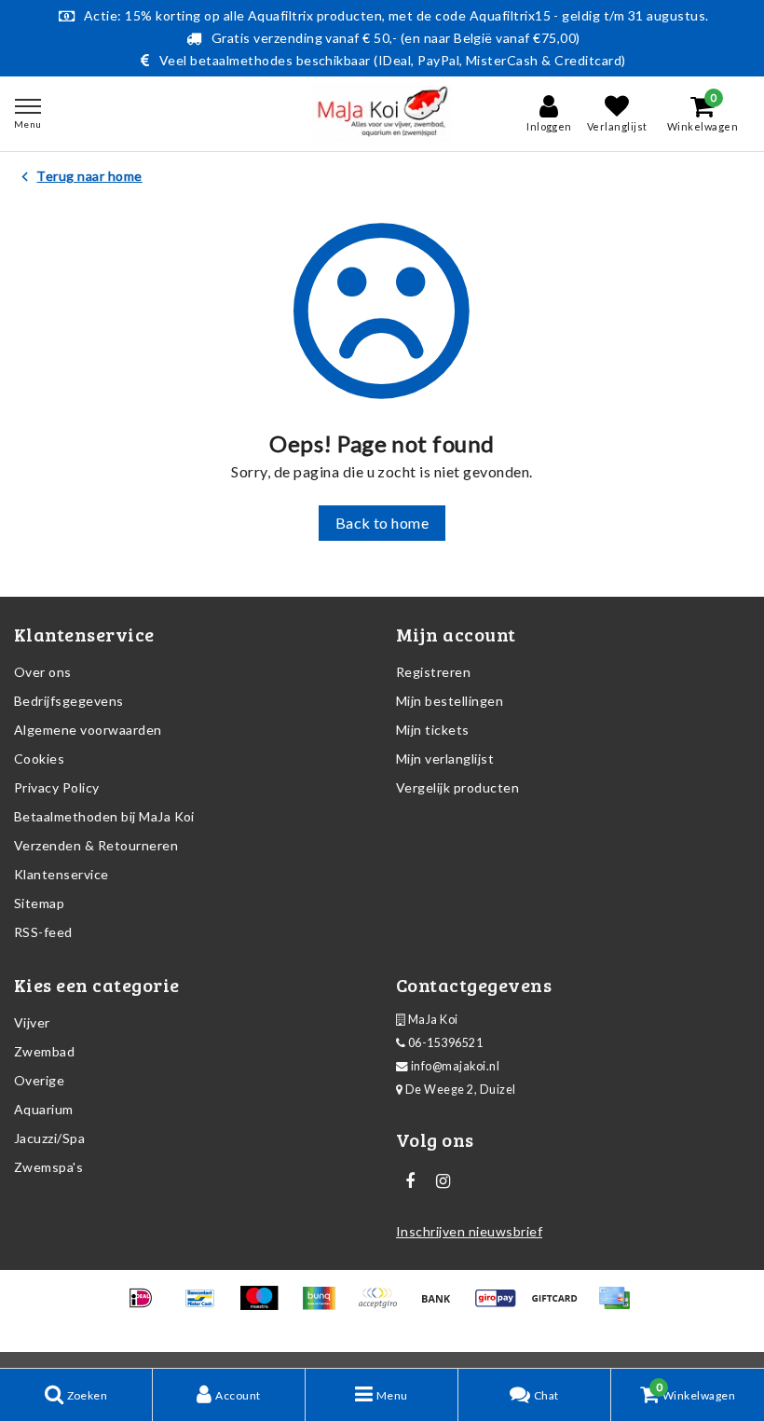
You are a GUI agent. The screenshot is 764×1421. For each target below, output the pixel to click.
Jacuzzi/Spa (49, 1138)
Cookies (39, 758)
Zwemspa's (48, 1167)
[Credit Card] (619, 1306)
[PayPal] (383, 1306)
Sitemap (39, 903)
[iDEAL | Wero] (146, 1306)
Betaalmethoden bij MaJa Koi (104, 816)
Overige (39, 1080)
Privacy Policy (57, 787)
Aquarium (44, 1109)
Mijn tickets (433, 730)
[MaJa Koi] (382, 114)
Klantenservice (61, 874)
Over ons (43, 672)
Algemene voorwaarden (88, 730)
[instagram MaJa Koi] (443, 1181)
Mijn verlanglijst (445, 758)
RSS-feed (43, 932)
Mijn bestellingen (449, 701)
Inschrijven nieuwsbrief (469, 1231)
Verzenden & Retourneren (96, 845)
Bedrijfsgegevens (69, 701)
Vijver (32, 1022)
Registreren (433, 672)
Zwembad (44, 1051)
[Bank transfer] (442, 1306)
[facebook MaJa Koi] (410, 1181)
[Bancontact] (206, 1306)
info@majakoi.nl (455, 1066)
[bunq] (324, 1306)
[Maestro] (265, 1306)
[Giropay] (501, 1306)
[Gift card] (560, 1306)
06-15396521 (444, 1043)
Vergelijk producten (457, 787)
